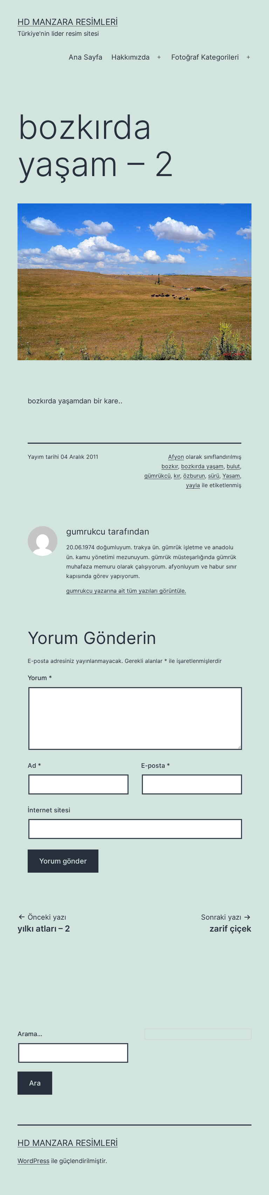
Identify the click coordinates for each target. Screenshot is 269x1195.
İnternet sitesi (49, 810)
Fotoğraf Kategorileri (205, 57)
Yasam (231, 475)
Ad (34, 765)
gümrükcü (157, 475)
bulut (233, 466)
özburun (194, 475)
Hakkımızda (130, 57)
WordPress (33, 1160)
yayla (193, 485)
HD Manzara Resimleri (68, 22)
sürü (213, 475)
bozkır (169, 466)
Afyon (176, 456)
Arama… (30, 1034)
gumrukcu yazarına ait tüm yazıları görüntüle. (126, 590)
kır (177, 475)
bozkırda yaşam (202, 466)
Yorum (40, 678)
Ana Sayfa (85, 57)
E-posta (155, 765)
